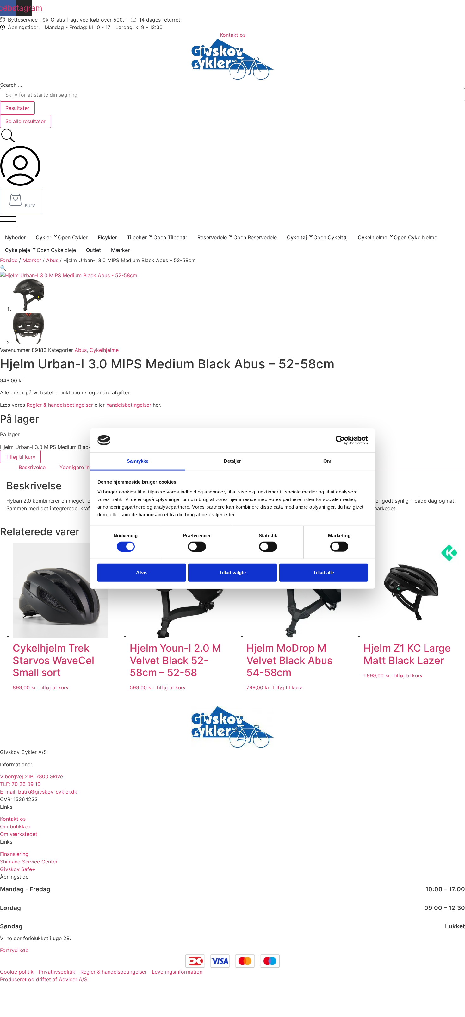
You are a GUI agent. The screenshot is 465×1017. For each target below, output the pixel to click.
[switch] (197, 546)
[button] (3, 268)
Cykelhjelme (104, 350)
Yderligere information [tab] (86, 467)
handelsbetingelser (128, 405)
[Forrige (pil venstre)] (11, 508)
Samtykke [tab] (138, 461)
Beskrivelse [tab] (32, 467)
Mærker (31, 260)
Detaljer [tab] (232, 461)
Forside (8, 260)
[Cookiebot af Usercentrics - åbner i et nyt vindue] (340, 440)
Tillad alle (323, 572)
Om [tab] (327, 461)
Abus (52, 260)
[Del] (444, 7)
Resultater (17, 108)
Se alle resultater (25, 121)
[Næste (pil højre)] (454, 508)
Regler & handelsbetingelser (60, 405)
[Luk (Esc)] (458, 7)
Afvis (141, 572)
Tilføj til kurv (20, 457)
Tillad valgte (232, 572)
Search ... (11, 84)
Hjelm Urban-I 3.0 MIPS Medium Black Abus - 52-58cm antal (73, 446)
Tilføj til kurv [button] (54, 687)
